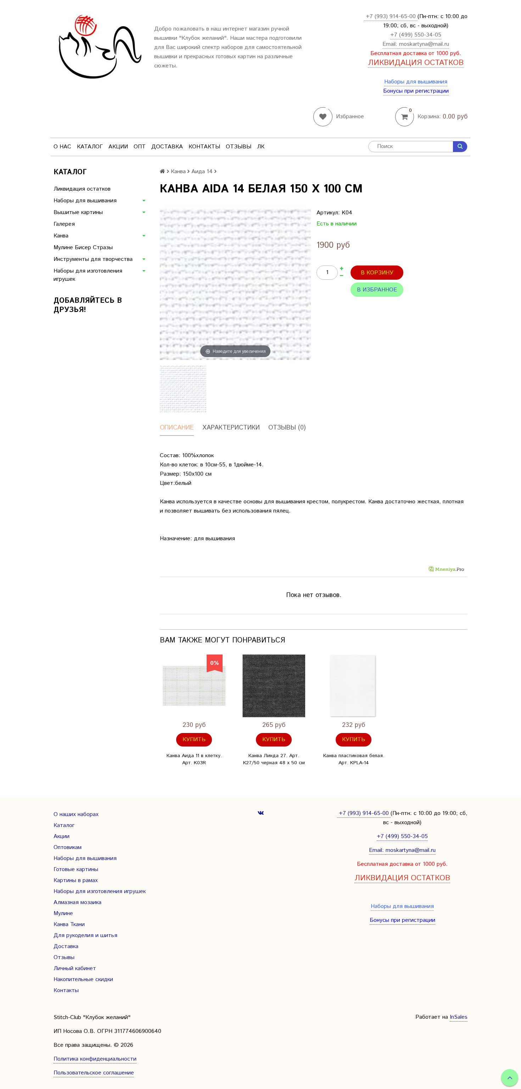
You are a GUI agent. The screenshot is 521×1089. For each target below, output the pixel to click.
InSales (458, 1017)
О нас (62, 147)
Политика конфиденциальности (95, 1059)
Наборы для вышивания (415, 82)
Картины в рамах (76, 880)
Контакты (204, 147)
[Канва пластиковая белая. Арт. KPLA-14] (353, 686)
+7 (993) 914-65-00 (391, 16)
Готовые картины (76, 869)
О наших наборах (76, 814)
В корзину (377, 273)
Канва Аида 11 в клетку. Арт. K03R (194, 759)
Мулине (63, 913)
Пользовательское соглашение (94, 1073)
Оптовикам (68, 847)
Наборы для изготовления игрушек (88, 275)
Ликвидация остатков (82, 189)
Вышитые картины (78, 212)
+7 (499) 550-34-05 (415, 35)
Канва (61, 236)
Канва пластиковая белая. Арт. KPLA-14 (353, 759)
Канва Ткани (69, 924)
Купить (194, 739)
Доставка (167, 147)
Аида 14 (202, 172)
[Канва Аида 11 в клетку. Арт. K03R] (194, 686)
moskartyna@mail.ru (424, 44)
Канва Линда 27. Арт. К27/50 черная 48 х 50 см (274, 759)
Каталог (90, 147)
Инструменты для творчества (93, 259)
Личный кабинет (75, 968)
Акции (118, 147)
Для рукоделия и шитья (85, 935)
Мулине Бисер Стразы (83, 247)
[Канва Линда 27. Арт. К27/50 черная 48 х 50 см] (273, 686)
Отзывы (238, 147)
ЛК (260, 147)
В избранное (377, 290)
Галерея (64, 224)
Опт (140, 147)
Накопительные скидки (83, 979)
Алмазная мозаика (77, 902)
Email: (390, 44)
